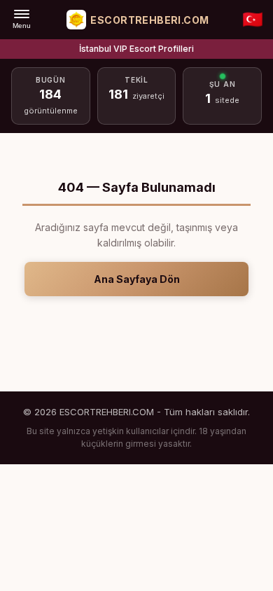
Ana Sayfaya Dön (137, 279)
